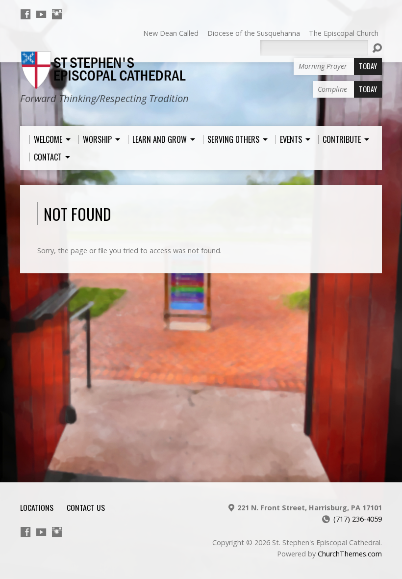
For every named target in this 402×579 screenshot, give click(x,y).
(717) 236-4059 (357, 519)
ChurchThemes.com (350, 553)
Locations (36, 507)
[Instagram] (57, 14)
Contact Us (86, 507)
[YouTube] (41, 14)
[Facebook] (25, 14)
